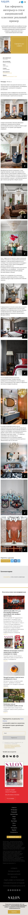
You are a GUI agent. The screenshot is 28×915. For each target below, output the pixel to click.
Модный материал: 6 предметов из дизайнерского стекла (13, 678)
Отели (14, 825)
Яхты (14, 823)
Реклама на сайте (14, 871)
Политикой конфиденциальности (12, 746)
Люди (14, 818)
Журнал (14, 830)
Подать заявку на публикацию (14, 880)
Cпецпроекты (14, 832)
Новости (14, 807)
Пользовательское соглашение (14, 883)
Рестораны (14, 827)
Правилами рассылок (9, 747)
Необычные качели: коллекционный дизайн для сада (13, 704)
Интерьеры (14, 809)
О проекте (14, 868)
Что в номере (10, 798)
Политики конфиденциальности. (17, 907)
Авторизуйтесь (6, 576)
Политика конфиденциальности (14, 886)
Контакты (14, 877)
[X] (12, 560)
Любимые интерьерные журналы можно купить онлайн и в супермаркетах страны (13, 652)
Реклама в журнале (14, 874)
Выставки (14, 821)
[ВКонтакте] (15, 560)
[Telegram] (18, 560)
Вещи (14, 816)
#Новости (5, 634)
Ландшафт (14, 812)
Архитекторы (14, 814)
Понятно (14, 912)
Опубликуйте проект (14, 837)
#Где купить (6, 687)
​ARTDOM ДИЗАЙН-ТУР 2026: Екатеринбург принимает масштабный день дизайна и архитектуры (12, 613)
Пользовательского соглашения (12, 745)
